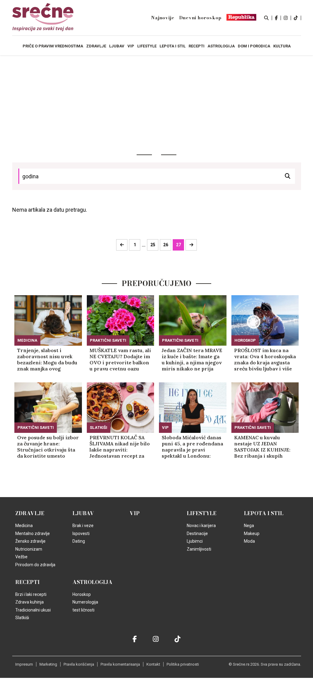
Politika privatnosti (183, 664)
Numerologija (85, 602)
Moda (249, 541)
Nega (249, 525)
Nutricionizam (28, 549)
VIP (165, 427)
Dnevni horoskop (200, 17)
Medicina (27, 340)
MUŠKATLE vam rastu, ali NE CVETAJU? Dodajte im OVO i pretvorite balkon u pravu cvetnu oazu (120, 359)
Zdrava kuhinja (29, 602)
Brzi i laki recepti (30, 594)
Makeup (252, 533)
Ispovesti (81, 533)
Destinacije (197, 533)
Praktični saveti (108, 340)
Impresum (24, 664)
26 (165, 244)
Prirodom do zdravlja (35, 564)
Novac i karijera (201, 525)
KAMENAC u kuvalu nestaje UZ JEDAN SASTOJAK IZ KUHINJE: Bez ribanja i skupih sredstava (262, 446)
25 (152, 244)
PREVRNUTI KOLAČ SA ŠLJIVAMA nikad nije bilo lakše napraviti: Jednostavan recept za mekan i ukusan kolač (120, 446)
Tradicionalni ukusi (33, 610)
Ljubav (83, 513)
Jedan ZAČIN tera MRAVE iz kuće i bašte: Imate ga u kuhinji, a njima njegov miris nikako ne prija (192, 359)
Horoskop (245, 340)
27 (178, 244)
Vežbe (21, 556)
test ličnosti (83, 610)
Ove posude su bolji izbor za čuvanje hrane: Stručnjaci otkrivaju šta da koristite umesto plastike (48, 446)
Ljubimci (195, 541)
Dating (78, 541)
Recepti (27, 582)
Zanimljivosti (199, 549)
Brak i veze (83, 525)
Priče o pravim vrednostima (53, 46)
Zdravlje (29, 513)
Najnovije (162, 17)
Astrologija (92, 582)
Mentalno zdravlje (32, 533)
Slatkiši (98, 427)
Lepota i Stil (263, 513)
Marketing (48, 664)
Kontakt (153, 664)
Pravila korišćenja (79, 664)
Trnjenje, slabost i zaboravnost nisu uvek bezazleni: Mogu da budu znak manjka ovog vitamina (47, 359)
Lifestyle (201, 513)
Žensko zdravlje (30, 541)
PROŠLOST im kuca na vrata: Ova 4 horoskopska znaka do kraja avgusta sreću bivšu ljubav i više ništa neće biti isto (265, 359)
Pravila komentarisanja (120, 664)
